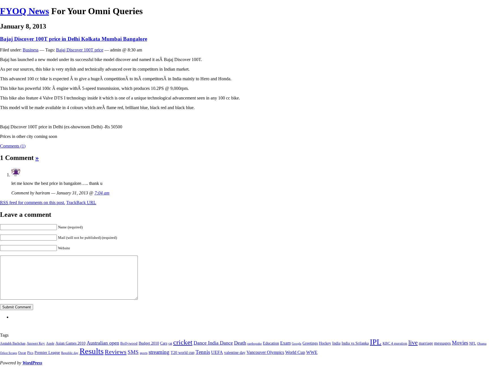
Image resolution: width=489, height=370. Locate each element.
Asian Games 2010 (70, 343)
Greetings (310, 343)
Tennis (203, 352)
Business (30, 49)
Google (296, 343)
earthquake (254, 343)
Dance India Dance (213, 343)
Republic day (69, 352)
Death (240, 343)
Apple (50, 343)
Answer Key (36, 343)
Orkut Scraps (8, 352)
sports (143, 352)
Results (92, 351)
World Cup (295, 352)
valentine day (234, 352)
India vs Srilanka (355, 343)
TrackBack (81, 202)
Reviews (115, 351)
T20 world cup (182, 352)
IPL (375, 342)
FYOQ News (24, 11)
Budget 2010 (149, 343)
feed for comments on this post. (32, 202)
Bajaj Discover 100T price (79, 49)
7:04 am (102, 193)
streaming (159, 352)
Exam (285, 343)
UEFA (217, 352)
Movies (460, 343)
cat (170, 343)
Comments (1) (12, 146)
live (413, 342)
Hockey (325, 343)
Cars (163, 343)
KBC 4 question (395, 343)
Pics (30, 352)
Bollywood (129, 343)
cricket (182, 342)
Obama (481, 343)
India (336, 343)
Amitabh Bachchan (12, 343)
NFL (472, 343)
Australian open (103, 343)
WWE (312, 352)
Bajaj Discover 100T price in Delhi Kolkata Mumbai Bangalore (73, 39)
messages (442, 343)
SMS (133, 352)
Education (271, 343)
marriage (426, 343)
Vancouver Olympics (265, 352)
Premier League (47, 352)
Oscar (22, 353)
